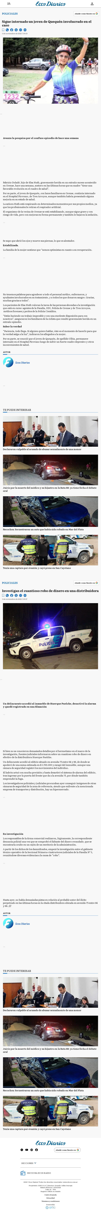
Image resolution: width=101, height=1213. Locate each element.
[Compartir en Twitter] (16, 29)
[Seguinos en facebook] (36, 1150)
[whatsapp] (7, 29)
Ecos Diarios (22, 362)
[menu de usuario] (92, 4)
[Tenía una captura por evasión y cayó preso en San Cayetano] (50, 550)
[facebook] (11, 29)
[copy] (25, 29)
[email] (20, 29)
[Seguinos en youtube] (26, 1150)
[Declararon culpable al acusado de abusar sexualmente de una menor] (50, 431)
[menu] (9, 3)
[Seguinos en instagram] (31, 1150)
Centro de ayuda (50, 1195)
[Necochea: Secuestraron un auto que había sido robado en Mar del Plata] (50, 511)
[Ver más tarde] (3, 30)
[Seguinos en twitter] (21, 1150)
